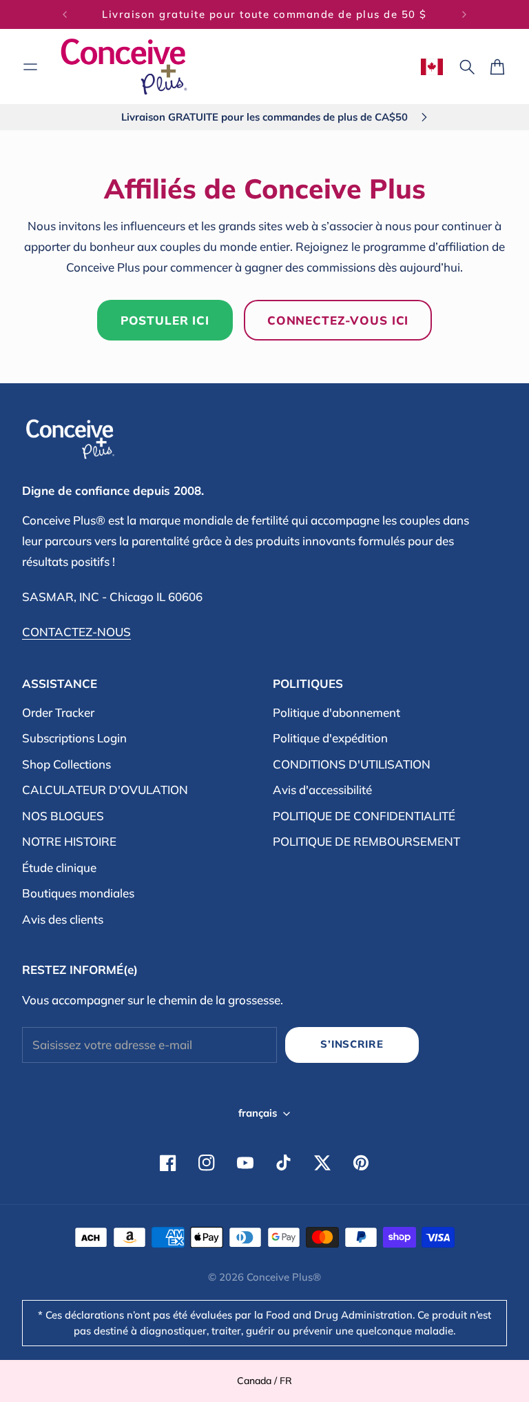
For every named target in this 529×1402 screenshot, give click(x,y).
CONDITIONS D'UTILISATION (352, 764)
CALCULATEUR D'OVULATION (105, 789)
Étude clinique (59, 867)
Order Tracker (58, 712)
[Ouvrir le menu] (30, 67)
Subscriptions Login (74, 738)
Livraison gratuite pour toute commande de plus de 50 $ (264, 14)
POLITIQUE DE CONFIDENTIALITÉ (364, 816)
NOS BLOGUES (63, 816)
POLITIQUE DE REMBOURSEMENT (366, 841)
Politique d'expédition (330, 738)
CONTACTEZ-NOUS (76, 631)
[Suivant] (464, 14)
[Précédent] (65, 14)
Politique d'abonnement (336, 712)
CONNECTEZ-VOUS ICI (337, 320)
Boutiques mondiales (78, 893)
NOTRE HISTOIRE (69, 841)
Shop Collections (66, 764)
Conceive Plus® (284, 1276)
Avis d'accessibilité (322, 789)
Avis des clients (62, 919)
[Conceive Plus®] (124, 66)
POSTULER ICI (165, 320)
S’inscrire (351, 1043)
